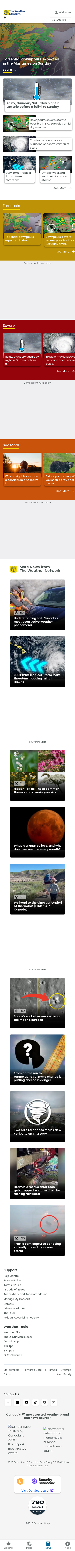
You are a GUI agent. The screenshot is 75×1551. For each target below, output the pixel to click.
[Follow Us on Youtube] (26, 1402)
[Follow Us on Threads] (44, 1402)
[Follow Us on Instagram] (17, 1402)
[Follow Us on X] (53, 1402)
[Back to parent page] (6, 17)
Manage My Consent (17, 1299)
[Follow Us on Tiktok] (35, 1402)
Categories (59, 19)
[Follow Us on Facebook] (8, 1402)
